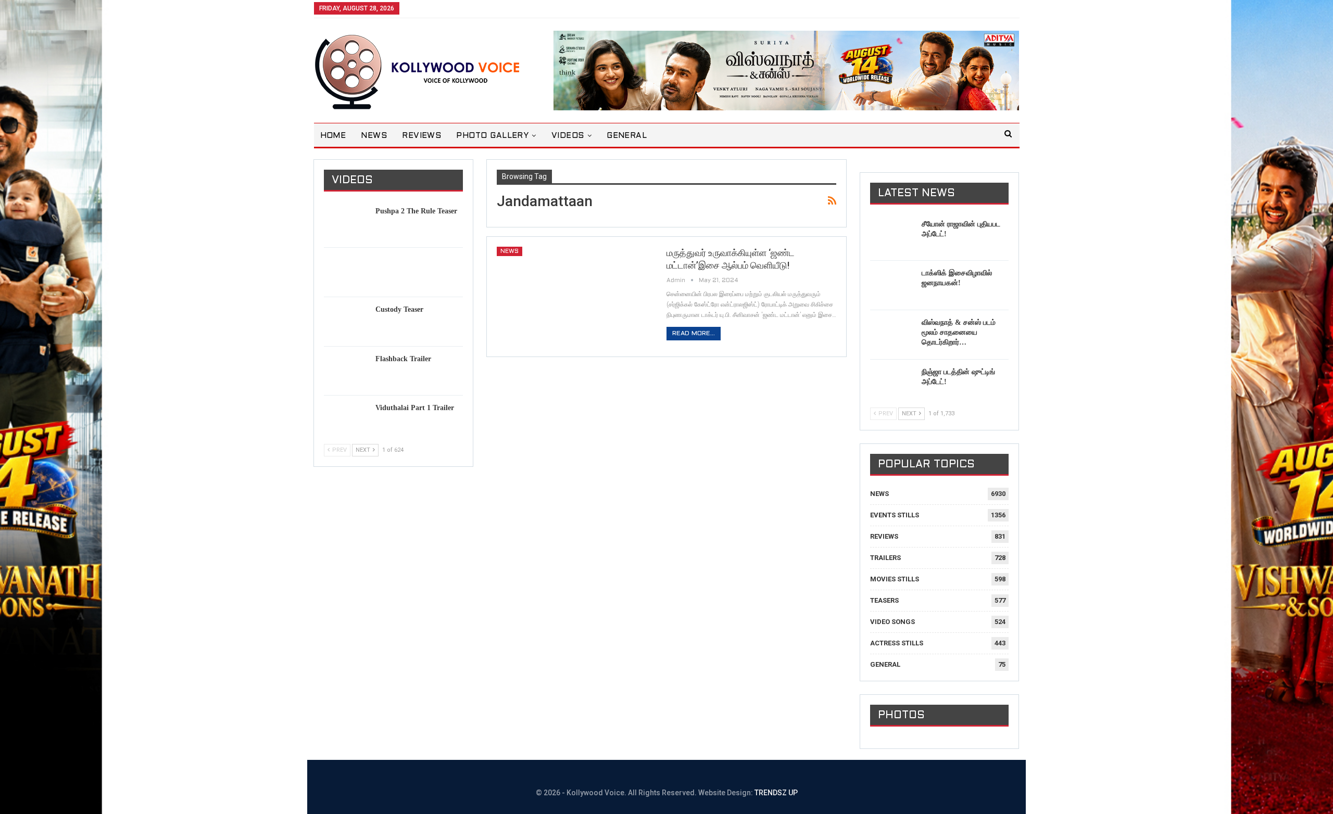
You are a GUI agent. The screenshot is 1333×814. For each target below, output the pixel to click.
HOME (333, 135)
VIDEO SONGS (892, 622)
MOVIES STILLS (894, 579)
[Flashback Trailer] (346, 370)
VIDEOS (567, 135)
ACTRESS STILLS (896, 643)
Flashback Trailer (403, 359)
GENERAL (627, 135)
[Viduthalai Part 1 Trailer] (346, 419)
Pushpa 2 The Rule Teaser (416, 211)
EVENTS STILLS (894, 515)
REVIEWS (421, 135)
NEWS (374, 135)
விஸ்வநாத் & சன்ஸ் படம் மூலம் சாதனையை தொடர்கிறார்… (959, 332)
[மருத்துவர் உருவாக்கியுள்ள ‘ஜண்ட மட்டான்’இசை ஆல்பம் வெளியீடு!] (575, 297)
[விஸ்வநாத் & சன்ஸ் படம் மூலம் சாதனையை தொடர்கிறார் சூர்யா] (892, 334)
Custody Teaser (399, 309)
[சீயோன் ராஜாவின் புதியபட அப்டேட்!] (892, 235)
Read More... (693, 333)
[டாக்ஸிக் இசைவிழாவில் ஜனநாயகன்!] (892, 284)
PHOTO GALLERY (492, 135)
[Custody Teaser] (346, 321)
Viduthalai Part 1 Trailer (414, 408)
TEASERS (884, 600)
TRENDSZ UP (776, 792)
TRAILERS (885, 558)
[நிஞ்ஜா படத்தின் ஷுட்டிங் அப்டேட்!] (892, 383)
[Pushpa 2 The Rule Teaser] (346, 222)
